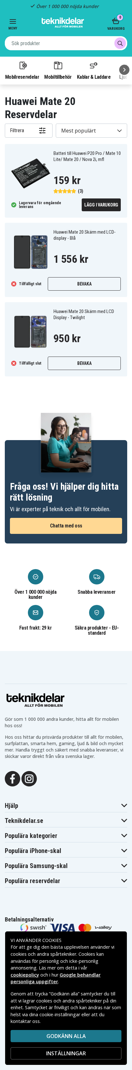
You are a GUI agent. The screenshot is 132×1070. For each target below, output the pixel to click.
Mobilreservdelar (22, 77)
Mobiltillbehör (57, 77)
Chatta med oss (66, 526)
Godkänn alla (66, 1036)
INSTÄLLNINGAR (66, 1053)
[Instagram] (29, 778)
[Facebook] (12, 778)
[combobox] (66, 43)
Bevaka (84, 283)
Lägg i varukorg (101, 204)
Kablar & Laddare (94, 77)
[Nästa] (124, 70)
